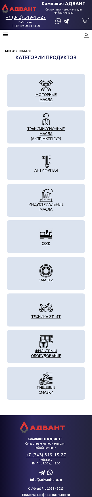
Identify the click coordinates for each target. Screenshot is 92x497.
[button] (42, 35)
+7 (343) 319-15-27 (26, 17)
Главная (10, 50)
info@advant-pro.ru (46, 480)
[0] (84, 20)
